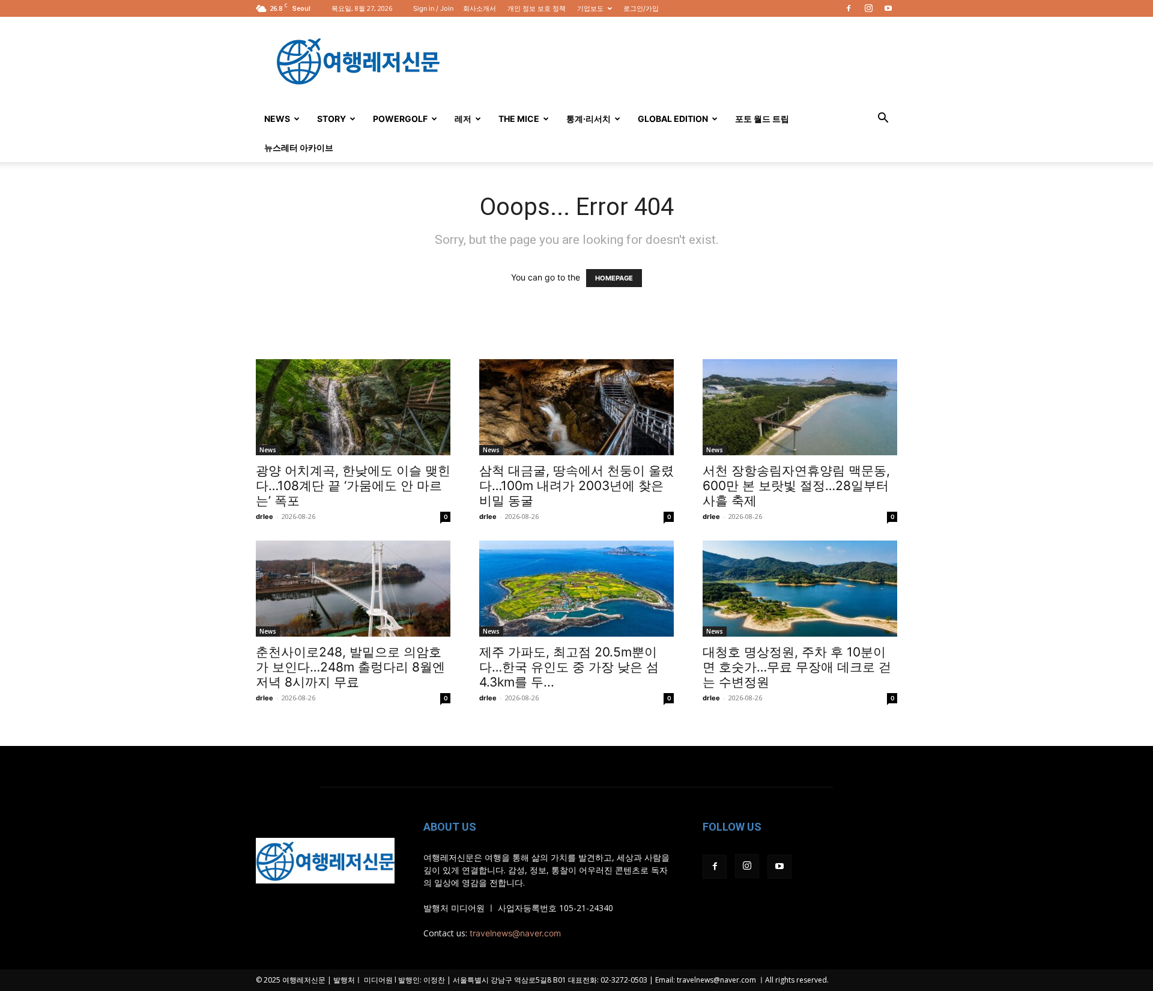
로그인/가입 (641, 8)
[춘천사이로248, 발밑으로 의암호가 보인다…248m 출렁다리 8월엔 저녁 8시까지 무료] (353, 589)
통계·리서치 (588, 119)
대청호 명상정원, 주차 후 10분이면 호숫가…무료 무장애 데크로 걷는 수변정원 (797, 666)
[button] (882, 119)
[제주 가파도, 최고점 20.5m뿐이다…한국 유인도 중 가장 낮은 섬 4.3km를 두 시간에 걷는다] (576, 589)
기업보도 (590, 8)
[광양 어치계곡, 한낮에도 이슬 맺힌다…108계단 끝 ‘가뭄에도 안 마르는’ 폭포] (353, 407)
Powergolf (400, 119)
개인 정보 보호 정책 (536, 8)
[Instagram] (868, 8)
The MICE (518, 119)
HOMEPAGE (614, 278)
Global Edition (673, 119)
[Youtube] (888, 8)
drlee (264, 516)
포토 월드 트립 (762, 119)
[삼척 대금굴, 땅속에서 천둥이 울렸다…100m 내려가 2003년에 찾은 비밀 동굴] (576, 407)
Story (331, 119)
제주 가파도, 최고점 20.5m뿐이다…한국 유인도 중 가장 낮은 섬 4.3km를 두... (569, 666)
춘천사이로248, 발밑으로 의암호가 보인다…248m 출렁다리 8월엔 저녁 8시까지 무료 (350, 666)
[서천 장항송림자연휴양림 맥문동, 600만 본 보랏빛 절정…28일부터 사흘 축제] (800, 407)
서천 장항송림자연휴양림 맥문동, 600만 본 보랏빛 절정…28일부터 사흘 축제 (796, 485)
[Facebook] (849, 8)
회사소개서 (479, 8)
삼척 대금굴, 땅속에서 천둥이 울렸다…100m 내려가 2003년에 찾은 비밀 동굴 (576, 485)
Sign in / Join (433, 8)
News (277, 119)
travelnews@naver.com (515, 933)
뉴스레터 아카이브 (298, 147)
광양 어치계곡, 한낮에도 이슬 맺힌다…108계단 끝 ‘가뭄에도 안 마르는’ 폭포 (353, 485)
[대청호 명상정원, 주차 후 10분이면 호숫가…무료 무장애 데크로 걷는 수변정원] (800, 589)
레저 (463, 119)
